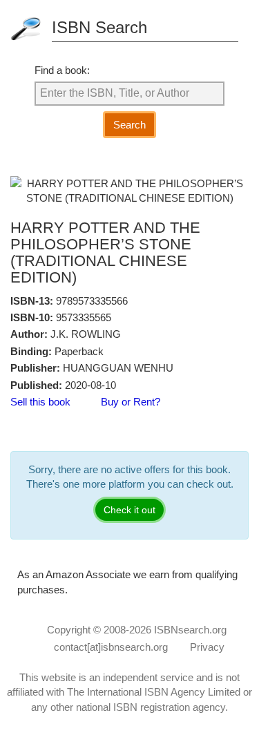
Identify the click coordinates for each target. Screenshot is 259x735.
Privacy (207, 647)
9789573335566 (92, 301)
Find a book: (62, 70)
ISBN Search (99, 27)
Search (129, 125)
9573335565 (83, 317)
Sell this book (40, 402)
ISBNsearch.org (190, 630)
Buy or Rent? (130, 402)
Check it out (129, 509)
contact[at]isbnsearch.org (111, 647)
